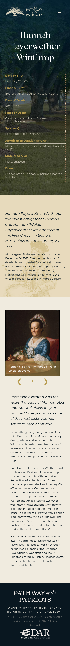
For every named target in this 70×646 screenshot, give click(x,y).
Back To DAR (54, 612)
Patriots (40, 607)
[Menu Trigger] (59, 11)
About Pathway (19, 607)
